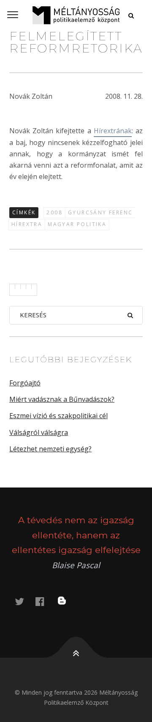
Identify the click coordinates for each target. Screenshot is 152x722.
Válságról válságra (38, 432)
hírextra (26, 224)
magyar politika (77, 224)
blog (67, 601)
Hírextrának (113, 130)
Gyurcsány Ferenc (100, 212)
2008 (54, 212)
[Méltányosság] (76, 15)
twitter (24, 601)
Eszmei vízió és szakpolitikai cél (58, 415)
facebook (45, 601)
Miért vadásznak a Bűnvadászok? (61, 399)
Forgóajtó (25, 382)
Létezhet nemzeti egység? (50, 448)
